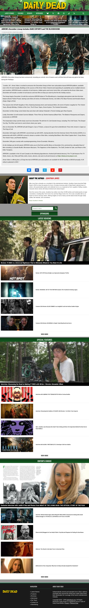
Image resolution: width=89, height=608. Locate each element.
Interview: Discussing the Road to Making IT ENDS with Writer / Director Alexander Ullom (32, 384)
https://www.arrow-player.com (67, 156)
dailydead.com (71, 600)
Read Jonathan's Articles (36, 200)
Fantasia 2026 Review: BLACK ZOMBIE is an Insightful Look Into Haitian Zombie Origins (57, 306)
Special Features (44, 339)
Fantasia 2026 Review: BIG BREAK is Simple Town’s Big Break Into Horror (54, 323)
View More (44, 334)
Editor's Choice (44, 461)
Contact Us (34, 602)
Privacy (66, 603)
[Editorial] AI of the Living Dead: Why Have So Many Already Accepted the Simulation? (57, 566)
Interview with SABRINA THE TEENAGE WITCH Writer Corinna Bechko (53, 394)
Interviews (39, 13)
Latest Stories (9, 13)
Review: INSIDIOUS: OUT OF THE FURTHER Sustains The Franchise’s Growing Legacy (56, 289)
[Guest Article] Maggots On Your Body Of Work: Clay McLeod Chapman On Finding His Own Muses (60, 532)
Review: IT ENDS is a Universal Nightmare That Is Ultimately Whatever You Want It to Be (31, 263)
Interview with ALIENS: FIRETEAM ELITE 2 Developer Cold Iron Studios (53, 444)
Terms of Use (74, 603)
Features (20, 13)
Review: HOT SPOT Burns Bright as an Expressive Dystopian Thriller (52, 273)
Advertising (34, 604)
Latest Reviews (44, 218)
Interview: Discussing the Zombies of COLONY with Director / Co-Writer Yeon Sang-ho (57, 411)
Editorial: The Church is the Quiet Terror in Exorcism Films (50, 549)
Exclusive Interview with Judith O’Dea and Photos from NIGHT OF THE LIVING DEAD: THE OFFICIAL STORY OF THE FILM (43, 505)
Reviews (29, 13)
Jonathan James (17, 32)
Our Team (34, 600)
